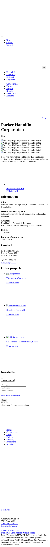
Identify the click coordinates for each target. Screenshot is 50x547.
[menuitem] (11, 72)
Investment (11, 93)
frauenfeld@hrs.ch (9, 526)
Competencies (12, 84)
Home (9, 430)
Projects (9, 88)
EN (44, 68)
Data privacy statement (10, 395)
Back (43, 118)
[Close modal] (2, 378)
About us (10, 96)
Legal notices (16, 533)
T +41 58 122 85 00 (9, 523)
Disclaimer (5, 533)
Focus (8, 86)
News (8, 40)
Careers (9, 42)
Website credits (28, 533)
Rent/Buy (10, 91)
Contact (9, 45)
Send (4, 400)
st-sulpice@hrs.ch (8, 262)
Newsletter (5, 510)
